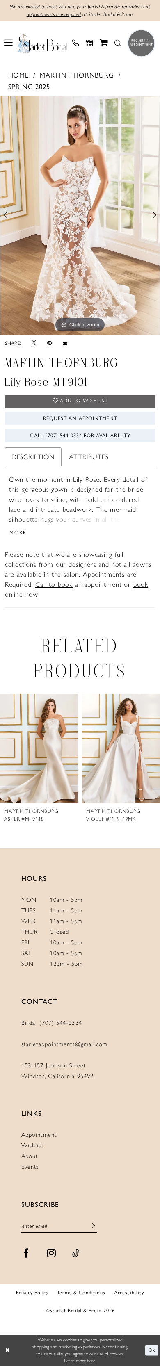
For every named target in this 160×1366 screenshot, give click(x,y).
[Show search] (118, 43)
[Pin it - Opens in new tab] (49, 343)
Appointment (39, 1134)
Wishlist (32, 1145)
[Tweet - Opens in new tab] (34, 343)
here (91, 1361)
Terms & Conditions (81, 1292)
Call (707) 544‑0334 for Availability (80, 435)
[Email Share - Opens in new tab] (65, 343)
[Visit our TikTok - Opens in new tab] (76, 1253)
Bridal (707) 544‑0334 (51, 1022)
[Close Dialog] (7, 1350)
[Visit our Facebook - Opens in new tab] (26, 1253)
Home (18, 75)
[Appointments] (89, 43)
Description (33, 457)
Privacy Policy (32, 1292)
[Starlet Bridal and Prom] (42, 43)
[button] (8, 43)
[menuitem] (8, 43)
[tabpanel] (80, 215)
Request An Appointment (80, 418)
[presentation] (39, 749)
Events (30, 1166)
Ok (152, 1350)
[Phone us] (75, 43)
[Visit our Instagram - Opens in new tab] (51, 1253)
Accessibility (129, 1292)
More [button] (17, 532)
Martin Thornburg (77, 75)
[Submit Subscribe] (93, 1226)
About (29, 1156)
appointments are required (54, 14)
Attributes (89, 457)
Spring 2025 (29, 86)
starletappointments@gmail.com (64, 1044)
